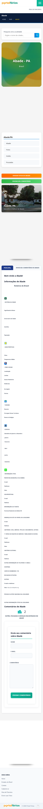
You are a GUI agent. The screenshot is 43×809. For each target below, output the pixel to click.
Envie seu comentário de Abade (27, 268)
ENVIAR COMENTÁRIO (22, 695)
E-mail (13, 651)
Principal (7, 268)
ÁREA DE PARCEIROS (35, 9)
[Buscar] (36, 35)
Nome (13, 642)
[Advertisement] (21, 110)
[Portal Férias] (10, 4)
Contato (4, 785)
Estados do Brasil (7, 782)
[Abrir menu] (40, 3)
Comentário (14, 663)
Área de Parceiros (7, 792)
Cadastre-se (5, 789)
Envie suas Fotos (7, 795)
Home (3, 779)
